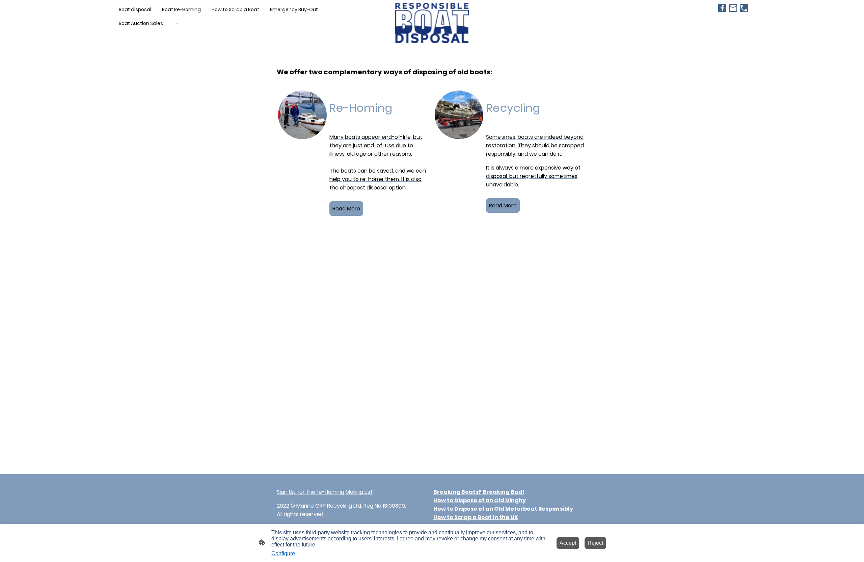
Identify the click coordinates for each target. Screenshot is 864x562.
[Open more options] (176, 23)
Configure (283, 553)
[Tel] (744, 8)
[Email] (733, 8)
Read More (346, 208)
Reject (595, 543)
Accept (568, 543)
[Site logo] (432, 23)
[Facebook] (722, 8)
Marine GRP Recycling (324, 506)
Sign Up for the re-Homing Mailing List (325, 492)
